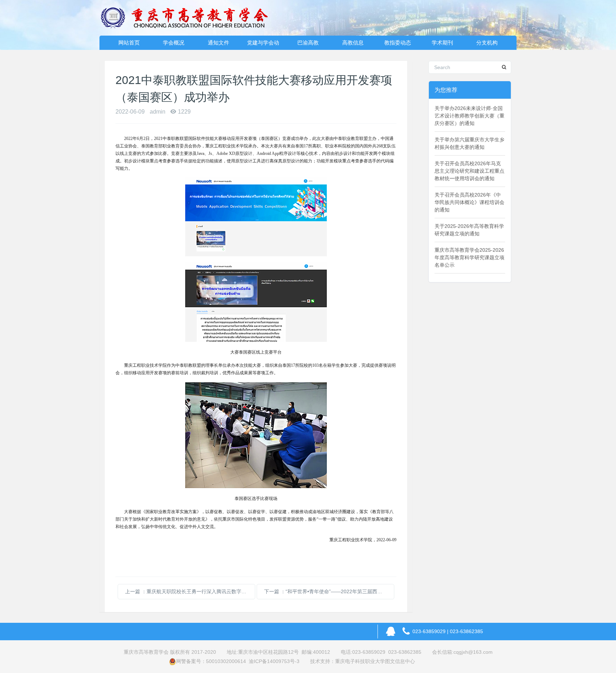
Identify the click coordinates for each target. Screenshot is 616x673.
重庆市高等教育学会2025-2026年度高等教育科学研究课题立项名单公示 (469, 257)
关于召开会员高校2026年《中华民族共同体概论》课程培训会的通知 (469, 202)
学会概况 (173, 43)
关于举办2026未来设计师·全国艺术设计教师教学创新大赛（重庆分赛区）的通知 (469, 115)
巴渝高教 (308, 43)
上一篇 (190, 591)
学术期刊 (442, 43)
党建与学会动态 (263, 45)
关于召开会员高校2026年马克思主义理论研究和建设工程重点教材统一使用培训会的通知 (469, 171)
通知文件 (218, 43)
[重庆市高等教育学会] (188, 18)
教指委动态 (397, 43)
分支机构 (487, 43)
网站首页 (129, 43)
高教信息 (353, 43)
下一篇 (329, 591)
